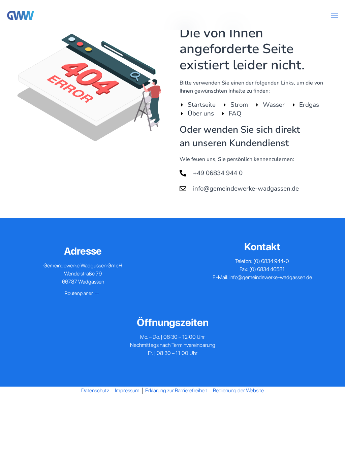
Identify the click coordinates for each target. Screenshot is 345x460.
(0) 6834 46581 (267, 269)
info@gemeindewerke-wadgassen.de (270, 277)
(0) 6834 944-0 (271, 261)
